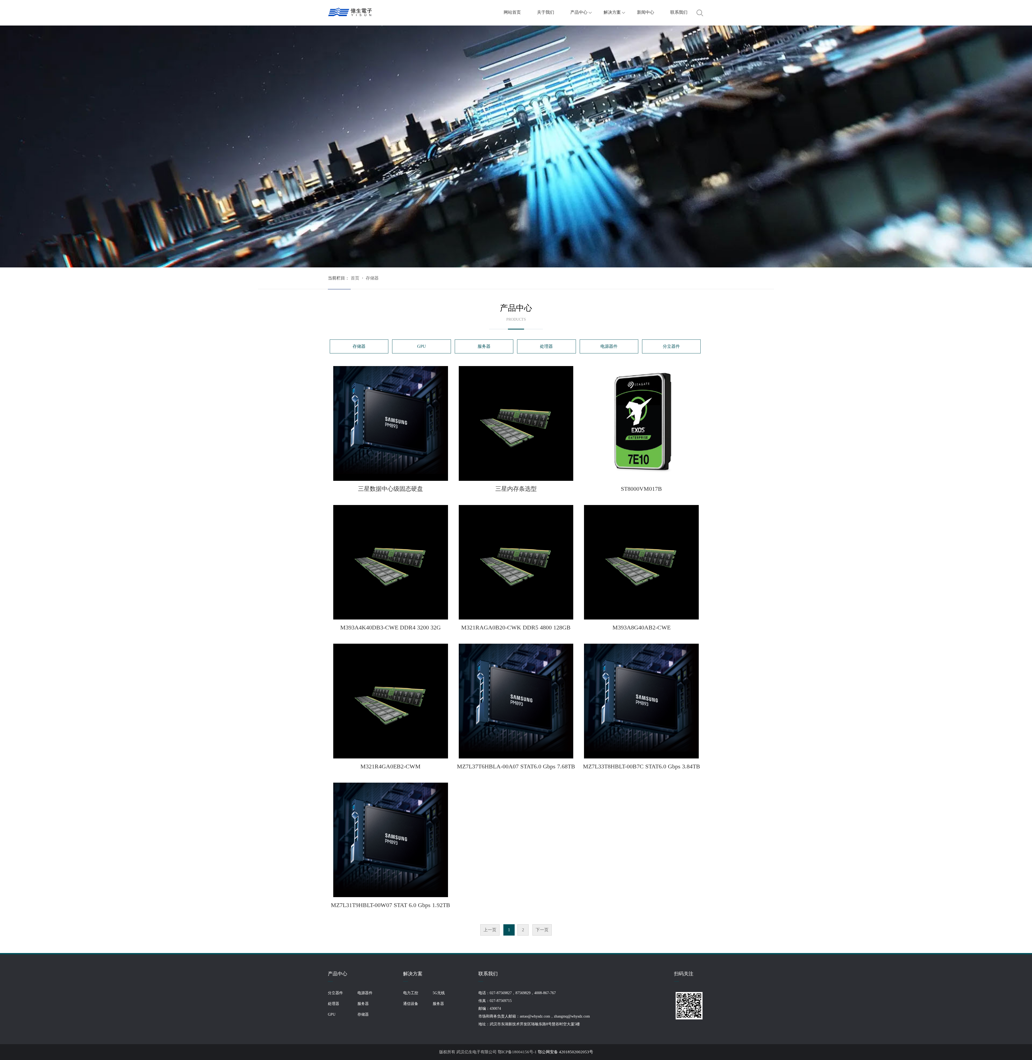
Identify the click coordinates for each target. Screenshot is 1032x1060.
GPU (421, 346)
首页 (355, 278)
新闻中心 (645, 12)
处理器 (546, 346)
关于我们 (545, 12)
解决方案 (612, 12)
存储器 (372, 278)
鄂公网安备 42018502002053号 (565, 1052)
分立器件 (671, 346)
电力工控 (410, 993)
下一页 (542, 929)
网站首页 (512, 12)
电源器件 (609, 346)
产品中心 (578, 12)
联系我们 (678, 12)
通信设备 (410, 1004)
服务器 (484, 346)
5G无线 (439, 993)
